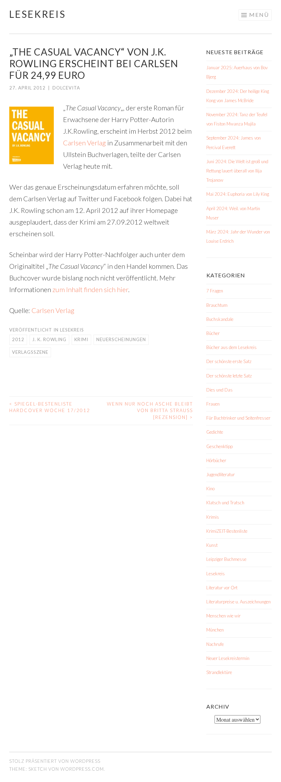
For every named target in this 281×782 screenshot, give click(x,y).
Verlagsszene (30, 352)
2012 (18, 339)
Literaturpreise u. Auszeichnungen (238, 601)
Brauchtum (217, 305)
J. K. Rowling (49, 339)
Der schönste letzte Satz (229, 375)
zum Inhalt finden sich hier (90, 289)
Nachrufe (215, 644)
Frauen (213, 404)
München (215, 630)
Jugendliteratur (220, 474)
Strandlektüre (219, 672)
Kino (210, 488)
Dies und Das (219, 390)
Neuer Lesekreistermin (227, 658)
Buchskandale (219, 319)
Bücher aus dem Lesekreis (231, 347)
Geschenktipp (219, 446)
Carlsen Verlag (84, 143)
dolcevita (66, 88)
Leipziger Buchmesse (226, 559)
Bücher (213, 333)
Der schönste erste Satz (229, 361)
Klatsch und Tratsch (225, 502)
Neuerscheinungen (121, 339)
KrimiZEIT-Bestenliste (226, 531)
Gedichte (214, 432)
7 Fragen (214, 290)
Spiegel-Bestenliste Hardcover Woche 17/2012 (49, 407)
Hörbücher (216, 460)
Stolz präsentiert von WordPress (54, 761)
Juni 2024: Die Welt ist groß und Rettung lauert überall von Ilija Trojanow (237, 171)
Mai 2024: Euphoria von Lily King (237, 194)
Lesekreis (37, 14)
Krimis (212, 517)
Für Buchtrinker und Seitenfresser (238, 418)
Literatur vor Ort (221, 587)
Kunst (212, 545)
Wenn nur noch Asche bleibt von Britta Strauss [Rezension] (150, 410)
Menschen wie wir (223, 615)
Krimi (81, 339)
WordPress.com (82, 769)
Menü (259, 14)
